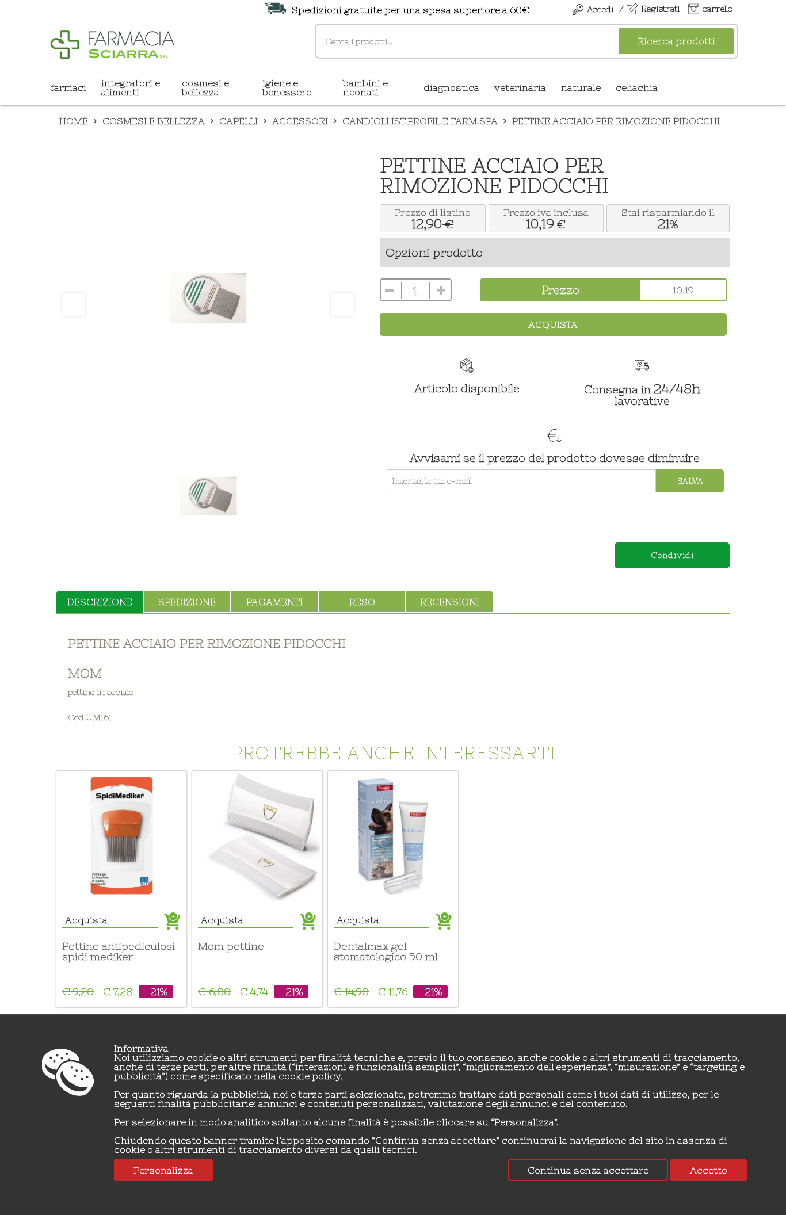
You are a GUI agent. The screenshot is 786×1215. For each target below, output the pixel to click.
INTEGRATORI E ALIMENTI (130, 87)
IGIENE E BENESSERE (286, 87)
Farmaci (68, 87)
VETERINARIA (520, 87)
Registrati (660, 8)
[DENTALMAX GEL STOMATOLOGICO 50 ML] (393, 836)
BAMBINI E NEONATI (365, 87)
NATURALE (581, 87)
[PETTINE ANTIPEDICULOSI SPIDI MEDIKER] (121, 836)
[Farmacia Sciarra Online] (112, 43)
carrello (717, 8)
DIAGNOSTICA (451, 87)
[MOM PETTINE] (257, 836)
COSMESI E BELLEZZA (205, 87)
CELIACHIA (637, 87)
